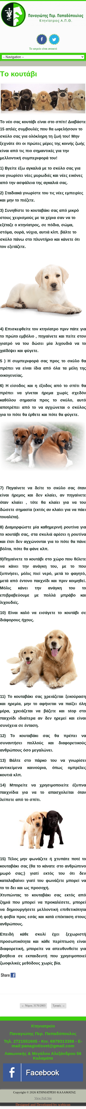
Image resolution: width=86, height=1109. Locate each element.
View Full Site (43, 1098)
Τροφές (59, 1005)
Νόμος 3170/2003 (33, 1005)
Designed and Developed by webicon (43, 1105)
